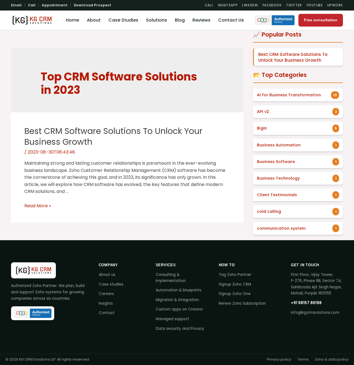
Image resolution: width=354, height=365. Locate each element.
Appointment (54, 5)
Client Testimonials (277, 195)
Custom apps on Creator (179, 309)
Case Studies (123, 20)
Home (72, 20)
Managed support (172, 319)
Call (32, 5)
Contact (106, 312)
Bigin (262, 128)
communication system (281, 228)
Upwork (335, 5)
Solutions (156, 20)
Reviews (201, 20)
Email (16, 5)
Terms (303, 359)
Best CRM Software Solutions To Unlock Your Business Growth (113, 136)
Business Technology (278, 178)
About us (107, 274)
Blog (180, 20)
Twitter (294, 5)
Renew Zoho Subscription (242, 303)
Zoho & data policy (331, 359)
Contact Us (231, 20)
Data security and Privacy (180, 328)
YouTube (314, 5)
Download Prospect (92, 5)
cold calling (269, 211)
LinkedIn (250, 5)
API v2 (263, 111)
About (94, 20)
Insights (106, 303)
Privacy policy (279, 359)
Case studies (111, 284)
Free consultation (320, 20)
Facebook (272, 5)
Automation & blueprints (178, 290)
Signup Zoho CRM (235, 284)
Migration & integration (177, 299)
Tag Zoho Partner (235, 274)
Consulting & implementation (171, 277)
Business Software (276, 161)
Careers (106, 293)
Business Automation (279, 145)
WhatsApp (228, 5)
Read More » (37, 206)
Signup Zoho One (235, 293)
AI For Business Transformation (289, 95)
